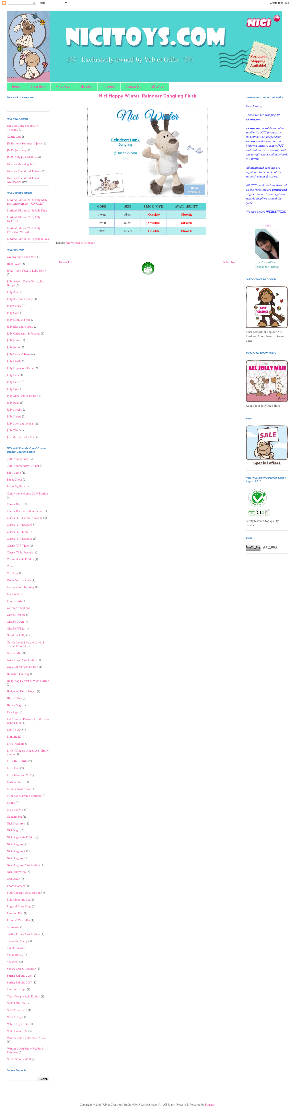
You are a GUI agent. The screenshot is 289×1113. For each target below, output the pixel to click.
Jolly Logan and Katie (20, 368)
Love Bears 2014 (17, 761)
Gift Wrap (157, 86)
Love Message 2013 (19, 775)
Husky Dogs (14, 705)
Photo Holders (16, 886)
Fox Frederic (15, 594)
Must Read (63, 86)
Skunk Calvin (15, 948)
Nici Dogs (13, 830)
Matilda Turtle (16, 782)
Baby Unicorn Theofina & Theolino (23, 128)
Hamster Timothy (18, 674)
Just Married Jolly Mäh (21, 437)
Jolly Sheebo (14, 410)
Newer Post (66, 262)
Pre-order (109, 86)
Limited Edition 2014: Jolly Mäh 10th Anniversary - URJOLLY (27, 202)
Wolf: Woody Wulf (19, 1059)
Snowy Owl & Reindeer (80, 243)
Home (16, 86)
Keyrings (12, 712)
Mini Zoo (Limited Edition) (24, 796)
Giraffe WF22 (16, 629)
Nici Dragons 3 (16, 858)
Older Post (229, 262)
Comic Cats (14, 137)
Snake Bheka (15, 955)
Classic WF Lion (17, 532)
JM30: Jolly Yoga (17, 150)
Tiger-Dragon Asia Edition (23, 996)
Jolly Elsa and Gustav (20, 327)
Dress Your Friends (19, 580)
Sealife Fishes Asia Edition (23, 934)
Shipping (86, 86)
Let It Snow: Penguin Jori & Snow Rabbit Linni (28, 721)
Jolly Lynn (13, 389)
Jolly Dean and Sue (18, 320)
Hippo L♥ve (14, 698)
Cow (10, 566)
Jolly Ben (12, 292)
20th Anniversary (18, 459)
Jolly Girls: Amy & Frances (23, 334)
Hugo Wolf (14, 264)
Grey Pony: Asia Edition (22, 660)
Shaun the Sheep (17, 941)
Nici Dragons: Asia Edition (23, 865)
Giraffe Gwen (15, 622)
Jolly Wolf (13, 430)
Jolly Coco (13, 313)
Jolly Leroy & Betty (18, 354)
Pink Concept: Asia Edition (23, 893)
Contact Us (133, 86)
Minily (11, 803)
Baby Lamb (14, 473)
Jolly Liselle (14, 361)
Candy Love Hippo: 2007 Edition (27, 494)
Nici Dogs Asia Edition (21, 837)
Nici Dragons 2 (16, 851)
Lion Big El (14, 737)
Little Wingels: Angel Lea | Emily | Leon (28, 752)
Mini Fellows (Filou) (19, 789)
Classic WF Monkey (19, 539)
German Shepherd (18, 608)
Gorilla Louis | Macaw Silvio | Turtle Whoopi (25, 644)
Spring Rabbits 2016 (19, 976)
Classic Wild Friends (20, 553)
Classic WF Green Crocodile (24, 518)
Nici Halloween (16, 872)
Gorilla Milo (14, 653)
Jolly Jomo (13, 347)
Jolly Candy (14, 306)
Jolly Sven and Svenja (20, 424)
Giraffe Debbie (16, 615)
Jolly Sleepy (14, 417)
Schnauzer (13, 927)
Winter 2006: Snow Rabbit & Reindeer (25, 1050)
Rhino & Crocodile (18, 920)
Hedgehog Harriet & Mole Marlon (28, 681)
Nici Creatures (16, 824)
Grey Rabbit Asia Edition (22, 667)
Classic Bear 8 (15, 504)
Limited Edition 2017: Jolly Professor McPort (23, 230)
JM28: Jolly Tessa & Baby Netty (26, 271)
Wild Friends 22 (17, 1031)
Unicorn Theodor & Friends (24, 171)
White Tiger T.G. (18, 1024)
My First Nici (15, 810)
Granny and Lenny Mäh (21, 257)
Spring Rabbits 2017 (19, 983)
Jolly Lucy (13, 375)
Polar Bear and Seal (19, 900)
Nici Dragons (15, 844)
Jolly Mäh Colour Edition (22, 396)
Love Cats (13, 768)
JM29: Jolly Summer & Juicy (24, 144)
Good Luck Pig (16, 635)
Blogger (209, 1105)
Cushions (12, 573)
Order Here (37, 86)
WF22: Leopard (17, 1010)
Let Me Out (14, 730)
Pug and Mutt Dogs (19, 906)
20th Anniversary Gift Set (23, 466)
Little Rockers (15, 744)
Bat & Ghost (14, 480)
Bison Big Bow (16, 486)
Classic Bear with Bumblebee (25, 511)
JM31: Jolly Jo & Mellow (22, 157)
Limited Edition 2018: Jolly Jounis (28, 239)
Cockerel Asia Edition (20, 559)
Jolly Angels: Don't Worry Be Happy (25, 283)
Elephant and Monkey (20, 587)
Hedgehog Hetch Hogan (21, 691)
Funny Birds (14, 601)
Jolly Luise (13, 382)
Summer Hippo (16, 989)
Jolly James (14, 340)
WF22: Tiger (15, 1017)
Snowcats (12, 962)
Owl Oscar (13, 879)
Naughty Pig (14, 817)
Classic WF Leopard (19, 525)
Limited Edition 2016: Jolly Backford (23, 219)
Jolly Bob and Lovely (20, 299)
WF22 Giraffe (16, 1003)
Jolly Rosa (13, 403)
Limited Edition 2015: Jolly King (27, 211)
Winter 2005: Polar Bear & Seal (27, 1038)
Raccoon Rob (15, 913)
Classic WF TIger (18, 546)
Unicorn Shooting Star (21, 164)
